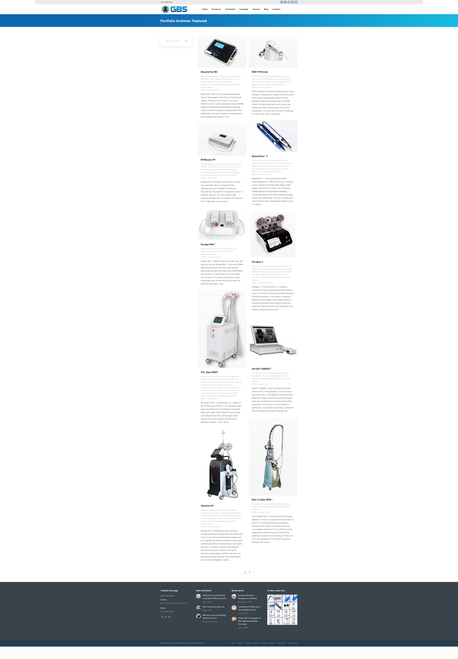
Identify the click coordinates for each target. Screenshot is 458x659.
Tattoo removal (211, 396)
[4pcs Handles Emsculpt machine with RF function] (294, 614)
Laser (229, 382)
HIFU (260, 376)
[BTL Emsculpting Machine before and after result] (271, 614)
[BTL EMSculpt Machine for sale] (286, 614)
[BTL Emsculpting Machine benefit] (294, 606)
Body (232, 76)
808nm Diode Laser (207, 249)
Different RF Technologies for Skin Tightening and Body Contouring (249, 621)
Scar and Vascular (273, 166)
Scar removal (211, 82)
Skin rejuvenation (281, 82)
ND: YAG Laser (236, 382)
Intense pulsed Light (208, 382)
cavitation (271, 266)
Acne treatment (213, 377)
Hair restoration (282, 163)
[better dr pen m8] (271, 598)
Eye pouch (232, 164)
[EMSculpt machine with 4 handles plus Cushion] (286, 621)
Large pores (277, 79)
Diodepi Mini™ (208, 244)
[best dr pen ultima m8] (278, 598)
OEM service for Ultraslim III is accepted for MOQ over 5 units (214, 596)
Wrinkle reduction (207, 87)
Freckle (222, 379)
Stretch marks (227, 84)
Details (225, 51)
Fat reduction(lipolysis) (269, 507)
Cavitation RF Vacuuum (283, 266)
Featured (218, 79)
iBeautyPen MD (209, 71)
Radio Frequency (231, 169)
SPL (220, 393)
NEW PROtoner (260, 71)
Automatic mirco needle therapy (219, 76)
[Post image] (198, 596)
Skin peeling (225, 82)
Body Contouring (262, 76)
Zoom (218, 51)
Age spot (222, 377)
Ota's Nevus (205, 385)
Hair (274, 163)
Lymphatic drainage (267, 274)
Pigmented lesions (217, 388)
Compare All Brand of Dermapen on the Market (247, 596)
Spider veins (213, 393)
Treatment (235, 84)
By (203, 90)
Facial (213, 79)
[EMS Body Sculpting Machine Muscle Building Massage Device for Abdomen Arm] (294, 621)
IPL (216, 382)
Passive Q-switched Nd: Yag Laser (221, 385)
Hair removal (233, 379)
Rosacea (234, 388)
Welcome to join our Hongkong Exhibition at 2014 (214, 616)
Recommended (206, 172)
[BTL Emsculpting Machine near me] (286, 606)
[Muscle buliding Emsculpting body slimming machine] (278, 621)
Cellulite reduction (258, 269)
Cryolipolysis (285, 504)
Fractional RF (212, 167)
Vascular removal (231, 396)
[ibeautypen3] (278, 606)
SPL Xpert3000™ (210, 372)
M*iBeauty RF (208, 159)
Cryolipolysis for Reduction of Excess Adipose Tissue (249, 608)
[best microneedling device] (294, 598)
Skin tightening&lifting (208, 175)
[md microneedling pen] (271, 606)
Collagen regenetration (276, 76)
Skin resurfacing (215, 84)
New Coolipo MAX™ (262, 499)
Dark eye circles (222, 164)
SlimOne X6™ (208, 505)
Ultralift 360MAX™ (262, 368)
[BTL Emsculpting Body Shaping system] (278, 614)
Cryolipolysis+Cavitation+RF (229, 513)
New (223, 79)
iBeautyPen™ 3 (260, 156)
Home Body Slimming (259, 272)
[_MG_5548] (286, 598)
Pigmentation (205, 388)
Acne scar (204, 76)
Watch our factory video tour (214, 607)
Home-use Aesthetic (266, 79)
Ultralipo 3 (257, 261)
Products (229, 79)
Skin (218, 82)
